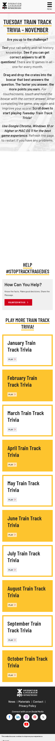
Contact (38, 701)
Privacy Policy (27, 705)
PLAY (11, 359)
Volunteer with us (17, 302)
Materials (24, 701)
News (12, 701)
